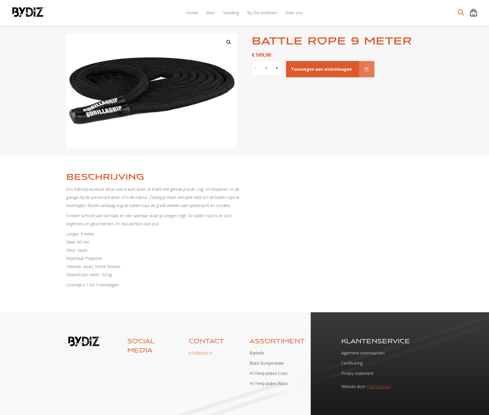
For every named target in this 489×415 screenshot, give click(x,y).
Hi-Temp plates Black (269, 383)
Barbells (257, 353)
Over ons (294, 13)
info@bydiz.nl (200, 353)
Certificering (352, 363)
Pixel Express (379, 386)
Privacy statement (357, 373)
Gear (210, 13)
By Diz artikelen (262, 13)
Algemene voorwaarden (363, 353)
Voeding (231, 13)
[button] (228, 42)
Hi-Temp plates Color (269, 373)
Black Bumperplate (267, 363)
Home (192, 13)
